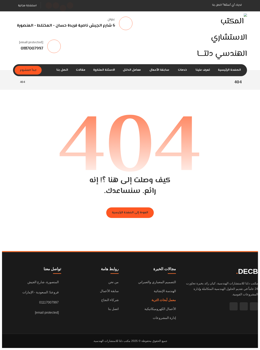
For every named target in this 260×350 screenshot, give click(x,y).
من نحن (113, 282)
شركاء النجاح (110, 300)
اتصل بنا (113, 309)
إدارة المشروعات (164, 318)
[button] (70, 5)
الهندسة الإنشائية (165, 291)
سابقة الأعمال (109, 291)
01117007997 (49, 302)
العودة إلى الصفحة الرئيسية (130, 212)
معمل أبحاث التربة (164, 300)
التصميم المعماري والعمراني (157, 282)
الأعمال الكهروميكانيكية (160, 309)
